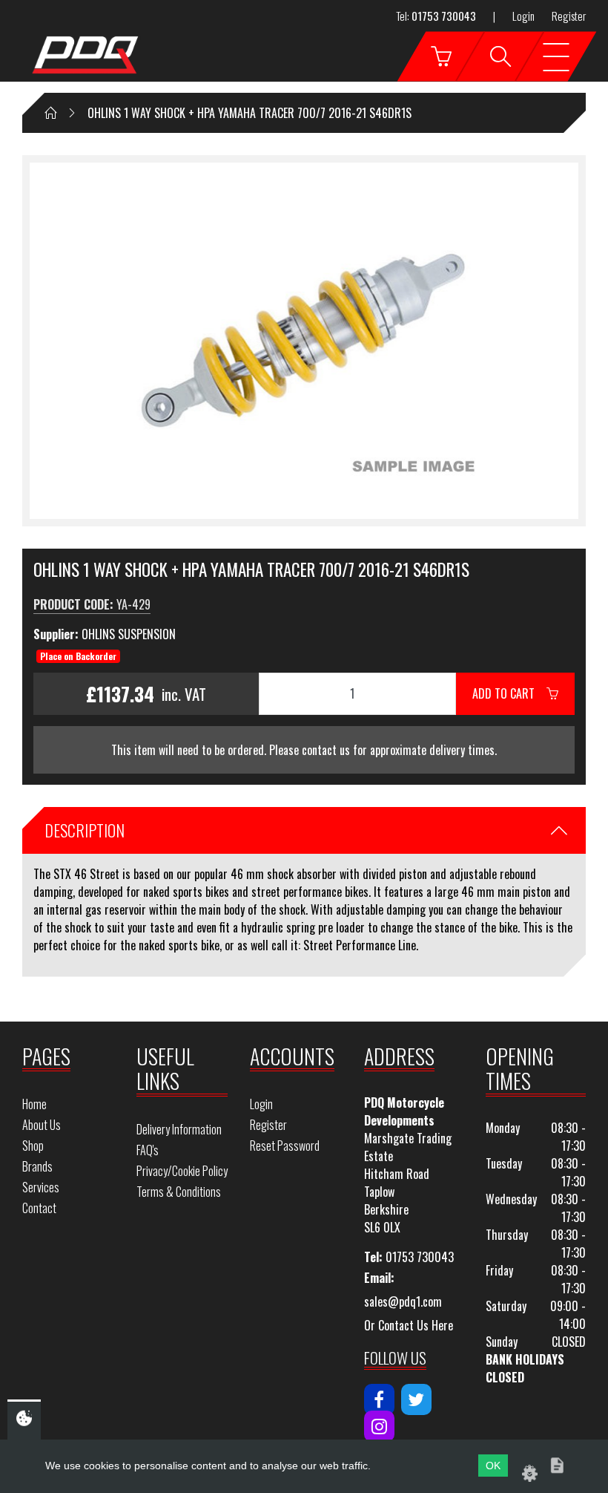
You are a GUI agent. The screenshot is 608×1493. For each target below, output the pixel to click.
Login (523, 15)
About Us (41, 1125)
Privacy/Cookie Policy (182, 1171)
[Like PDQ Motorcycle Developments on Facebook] (379, 1399)
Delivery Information (179, 1129)
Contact (39, 1208)
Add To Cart (509, 693)
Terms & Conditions (178, 1191)
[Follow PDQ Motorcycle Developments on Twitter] (416, 1399)
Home (34, 1104)
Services (40, 1187)
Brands (37, 1166)
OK (493, 1465)
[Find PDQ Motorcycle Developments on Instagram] (379, 1426)
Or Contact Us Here (408, 1325)
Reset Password (285, 1145)
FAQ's (147, 1150)
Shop (33, 1145)
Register (569, 15)
